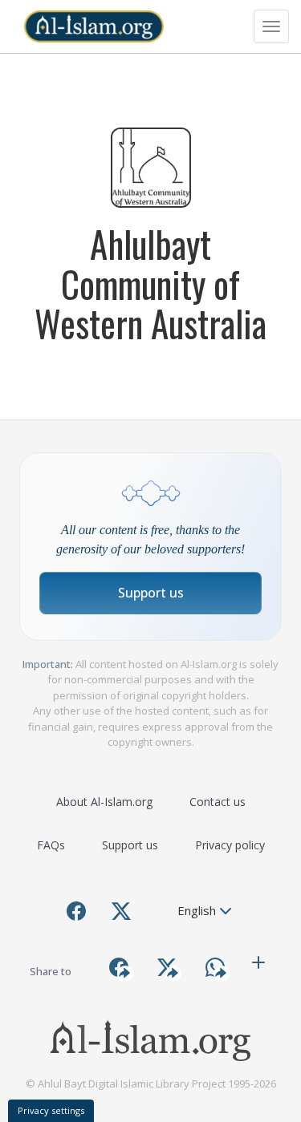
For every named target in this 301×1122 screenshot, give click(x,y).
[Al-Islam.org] (94, 26)
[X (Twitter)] (121, 911)
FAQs (51, 845)
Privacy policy (230, 845)
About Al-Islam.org (104, 801)
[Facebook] (76, 911)
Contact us (217, 801)
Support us (151, 593)
